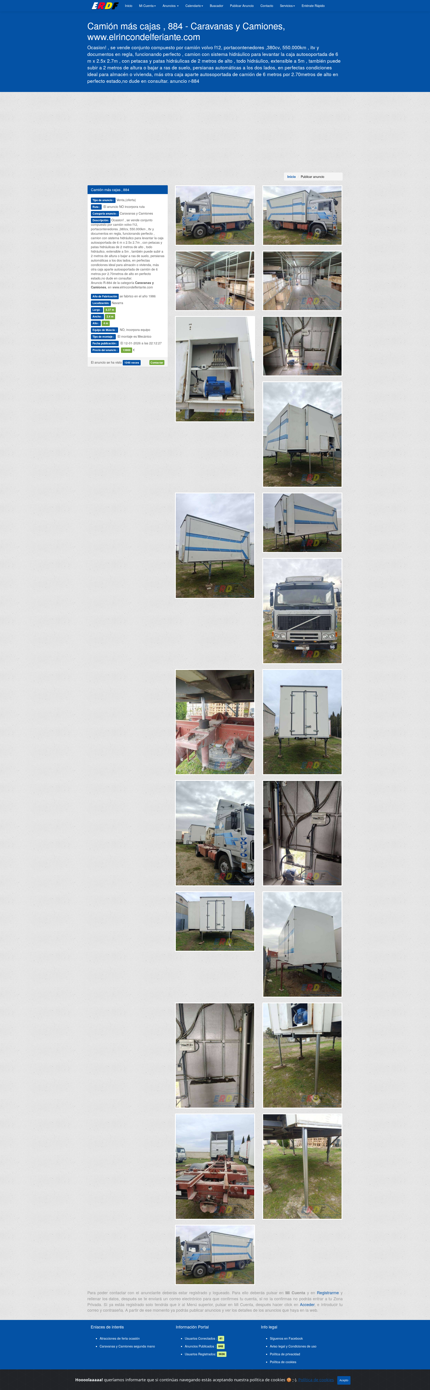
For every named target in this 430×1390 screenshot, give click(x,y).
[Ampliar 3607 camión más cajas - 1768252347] (215, 217)
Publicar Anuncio (242, 5)
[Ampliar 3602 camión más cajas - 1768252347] (302, 724)
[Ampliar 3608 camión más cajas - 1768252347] (215, 1057)
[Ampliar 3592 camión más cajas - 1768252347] (302, 217)
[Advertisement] (215, 132)
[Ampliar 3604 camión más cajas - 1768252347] (302, 835)
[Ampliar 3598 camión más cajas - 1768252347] (215, 547)
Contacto (266, 5)
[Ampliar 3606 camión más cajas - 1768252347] (302, 946)
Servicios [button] (286, 5)
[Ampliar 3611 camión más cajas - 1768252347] (302, 1168)
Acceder (307, 1304)
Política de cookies (283, 1362)
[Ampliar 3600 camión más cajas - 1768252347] (302, 612)
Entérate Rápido (313, 5)
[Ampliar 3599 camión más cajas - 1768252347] (302, 524)
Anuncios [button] (169, 5)
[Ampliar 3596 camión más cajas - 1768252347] (302, 348)
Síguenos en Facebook (286, 1338)
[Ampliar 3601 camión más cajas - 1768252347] (215, 724)
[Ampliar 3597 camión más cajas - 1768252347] (302, 436)
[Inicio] (104, 5)
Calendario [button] (193, 5)
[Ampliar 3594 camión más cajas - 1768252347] (302, 282)
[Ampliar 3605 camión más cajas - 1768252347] (215, 923)
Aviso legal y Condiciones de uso (293, 1346)
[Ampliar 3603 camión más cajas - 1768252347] (215, 835)
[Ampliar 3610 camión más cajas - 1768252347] (215, 1168)
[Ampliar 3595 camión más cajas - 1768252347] (215, 371)
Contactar (156, 362)
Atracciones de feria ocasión (120, 1338)
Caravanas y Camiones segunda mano (127, 1346)
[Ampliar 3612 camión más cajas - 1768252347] (215, 1256)
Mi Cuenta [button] (146, 5)
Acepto (344, 1380)
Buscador (216, 5)
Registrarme (328, 1292)
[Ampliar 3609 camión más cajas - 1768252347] (302, 1057)
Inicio (128, 5)
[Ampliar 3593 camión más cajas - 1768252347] (215, 282)
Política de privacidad (285, 1354)
